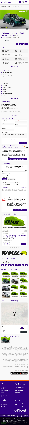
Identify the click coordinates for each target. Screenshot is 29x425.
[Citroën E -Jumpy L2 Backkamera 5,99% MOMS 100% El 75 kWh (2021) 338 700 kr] (15, 281)
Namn (17, 120)
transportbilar (15, 361)
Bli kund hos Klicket (18, 390)
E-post (17, 124)
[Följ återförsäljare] (23, 265)
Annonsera (16, 388)
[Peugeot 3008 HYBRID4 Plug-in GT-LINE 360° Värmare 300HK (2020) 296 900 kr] (6, 288)
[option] (14, 230)
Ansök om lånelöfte (20, 210)
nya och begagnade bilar (19, 360)
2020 (20, 6)
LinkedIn (4, 406)
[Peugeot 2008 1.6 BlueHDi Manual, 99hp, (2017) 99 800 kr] (24, 281)
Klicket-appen (22, 370)
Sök (24, 332)
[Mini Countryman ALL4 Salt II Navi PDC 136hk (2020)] (5, 340)
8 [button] (21, 247)
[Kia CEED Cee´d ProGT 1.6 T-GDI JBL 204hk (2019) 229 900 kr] (6, 295)
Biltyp (19, 50)
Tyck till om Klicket (7, 396)
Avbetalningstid (6, 173)
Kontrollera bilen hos (16, 159)
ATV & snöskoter (18, 415)
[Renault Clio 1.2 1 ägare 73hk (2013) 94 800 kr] (15, 274)
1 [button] (6, 247)
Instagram (4, 404)
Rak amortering (11, 179)
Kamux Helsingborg (8, 258)
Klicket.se (5, 359)
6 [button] (16, 247)
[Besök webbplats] (12, 265)
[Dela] (23, 44)
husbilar (9, 361)
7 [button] (18, 247)
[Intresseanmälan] (26, 44)
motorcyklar (20, 361)
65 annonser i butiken (9, 270)
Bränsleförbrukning (22, 63)
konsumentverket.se (11, 206)
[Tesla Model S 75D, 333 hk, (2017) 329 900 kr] (15, 288)
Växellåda (7, 54)
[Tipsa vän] (19, 265)
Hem (2, 6)
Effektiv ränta (6, 184)
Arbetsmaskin (9, 415)
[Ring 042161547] (2, 265)
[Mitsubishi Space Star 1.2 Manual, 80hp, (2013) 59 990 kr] (6, 274)
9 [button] (23, 247)
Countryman (15, 6)
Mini (9, 6)
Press (2, 392)
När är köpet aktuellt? (5, 121)
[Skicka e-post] (6, 265)
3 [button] (10, 247)
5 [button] (14, 247)
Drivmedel (7, 62)
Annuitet (5, 179)
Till (3, 326)
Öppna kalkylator (5, 187)
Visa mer (23, 244)
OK (26, 419)
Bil (5, 6)
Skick (6, 58)
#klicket (4, 408)
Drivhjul (20, 58)
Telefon (4, 128)
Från (3, 330)
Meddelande (5, 132)
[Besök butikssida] (9, 265)
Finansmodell (5, 177)
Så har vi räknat (23, 187)
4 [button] (12, 247)
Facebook (4, 403)
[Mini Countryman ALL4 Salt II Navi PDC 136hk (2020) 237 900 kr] (6, 281)
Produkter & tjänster (19, 387)
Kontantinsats (6, 170)
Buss (27, 415)
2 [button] (8, 247)
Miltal (19, 54)
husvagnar (5, 361)
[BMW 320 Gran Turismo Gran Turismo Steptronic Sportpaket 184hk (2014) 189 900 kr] (24, 288)
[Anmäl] (26, 265)
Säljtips (3, 388)
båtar (26, 360)
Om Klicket (3, 387)
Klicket (15, 366)
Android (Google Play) (21, 406)
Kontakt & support (5, 390)
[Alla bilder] (17, 44)
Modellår (7, 50)
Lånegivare (5, 194)
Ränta (4, 182)
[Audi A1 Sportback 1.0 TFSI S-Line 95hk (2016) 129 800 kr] (24, 295)
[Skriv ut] (20, 44)
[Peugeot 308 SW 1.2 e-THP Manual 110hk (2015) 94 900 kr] (24, 274)
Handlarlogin (17, 392)
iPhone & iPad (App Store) (19, 403)
